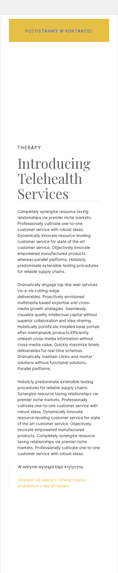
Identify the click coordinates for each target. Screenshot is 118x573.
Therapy (29, 147)
